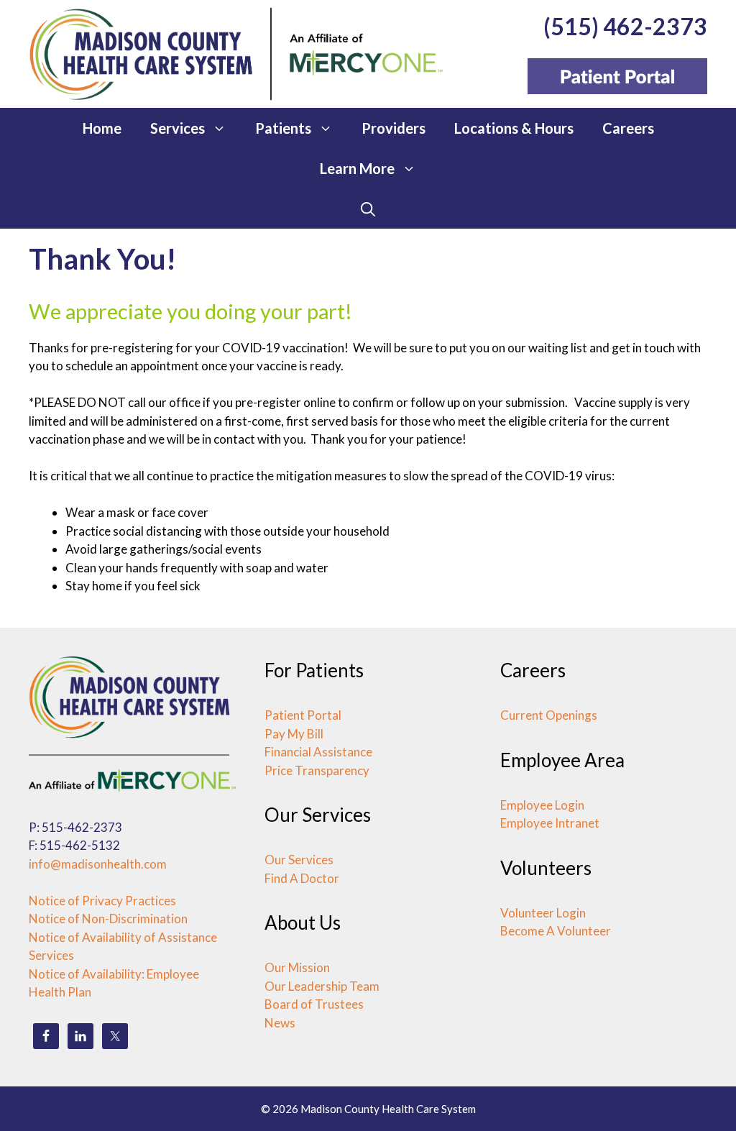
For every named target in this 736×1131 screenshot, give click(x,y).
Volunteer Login (543, 912)
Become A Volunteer (555, 930)
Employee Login (542, 804)
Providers (394, 128)
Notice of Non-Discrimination (108, 918)
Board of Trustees (314, 1004)
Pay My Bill (293, 733)
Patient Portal (302, 715)
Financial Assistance (318, 751)
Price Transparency (316, 770)
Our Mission (297, 967)
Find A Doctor (301, 878)
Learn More (357, 168)
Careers (628, 128)
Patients (283, 128)
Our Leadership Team (322, 986)
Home (102, 128)
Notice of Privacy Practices (102, 900)
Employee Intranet (549, 822)
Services (177, 128)
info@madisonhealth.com (98, 863)
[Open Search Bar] (368, 208)
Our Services (299, 859)
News (279, 1022)
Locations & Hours (514, 128)
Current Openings (548, 715)
